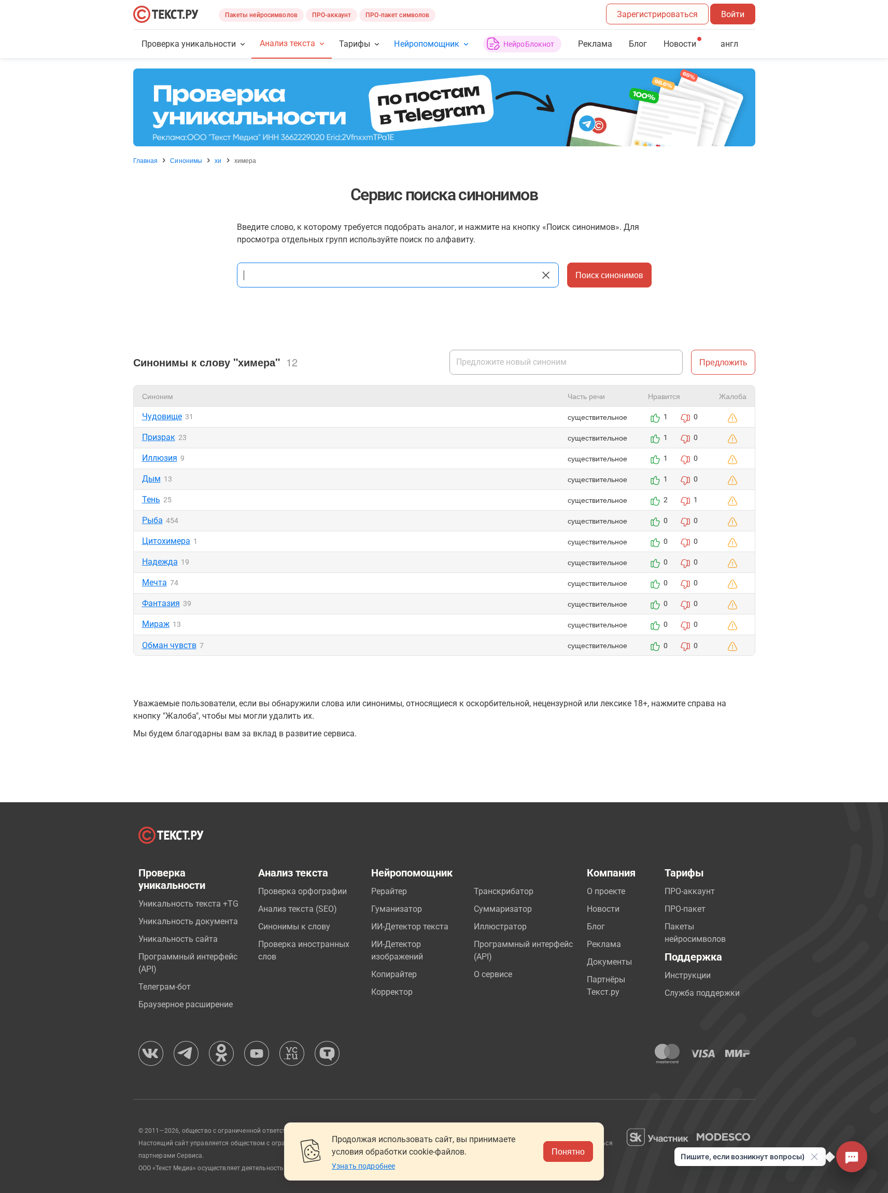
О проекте (606, 891)
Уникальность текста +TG (188, 904)
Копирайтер (394, 974)
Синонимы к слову (294, 926)
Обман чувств (169, 645)
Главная (145, 160)
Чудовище (162, 416)
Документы (609, 962)
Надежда (160, 562)
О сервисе (493, 974)
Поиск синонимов (609, 275)
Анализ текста (287, 43)
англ (729, 44)
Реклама (595, 44)
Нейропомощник (426, 44)
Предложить (723, 362)
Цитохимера (166, 541)
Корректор (392, 992)
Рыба (152, 520)
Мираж (156, 624)
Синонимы (186, 160)
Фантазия (161, 603)
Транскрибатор (503, 891)
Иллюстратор (500, 926)
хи (218, 160)
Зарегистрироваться (657, 14)
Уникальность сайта (178, 939)
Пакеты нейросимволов (261, 15)
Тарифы (354, 44)
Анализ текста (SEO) (297, 909)
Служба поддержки (702, 993)
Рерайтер (389, 891)
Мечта (154, 582)
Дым (151, 479)
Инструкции (688, 975)
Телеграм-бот (164, 987)
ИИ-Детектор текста (409, 926)
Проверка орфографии (302, 891)
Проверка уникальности (189, 44)
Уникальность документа (188, 921)
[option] (444, 107)
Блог (638, 44)
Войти (732, 14)
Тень (151, 499)
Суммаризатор (503, 909)
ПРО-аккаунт (331, 15)
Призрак (158, 437)
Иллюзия (159, 458)
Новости (603, 909)
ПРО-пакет (685, 909)
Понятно (568, 1151)
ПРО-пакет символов (397, 15)
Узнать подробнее (363, 1166)
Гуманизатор (396, 909)
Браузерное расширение (185, 1004)
